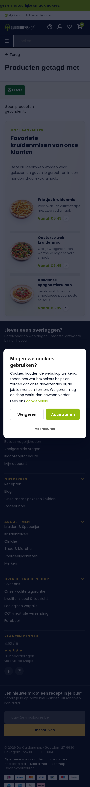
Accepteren (63, 414)
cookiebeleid (37, 401)
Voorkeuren (45, 428)
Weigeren (27, 414)
